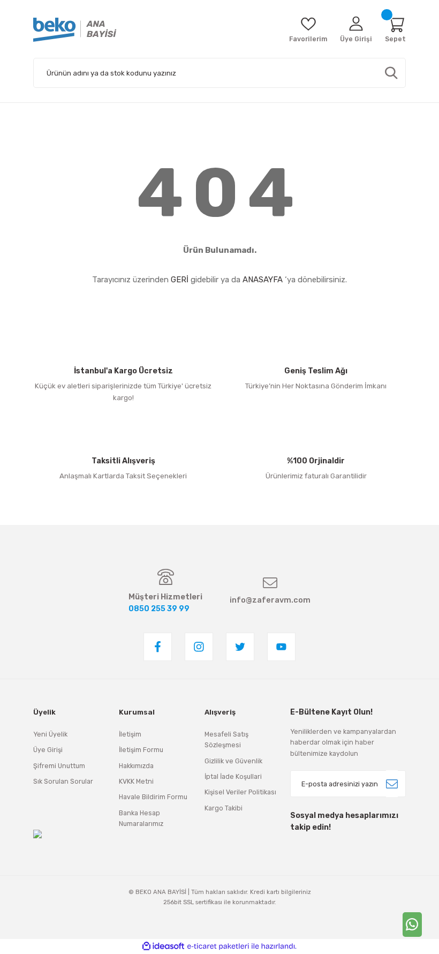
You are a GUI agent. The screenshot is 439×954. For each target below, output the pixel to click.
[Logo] (75, 30)
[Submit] (392, 783)
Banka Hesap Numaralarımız (141, 818)
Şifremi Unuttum (59, 766)
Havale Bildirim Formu (153, 797)
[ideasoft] (163, 946)
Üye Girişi (48, 750)
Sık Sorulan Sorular (63, 781)
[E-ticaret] (218, 946)
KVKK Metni (136, 781)
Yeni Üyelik (50, 734)
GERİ (179, 279)
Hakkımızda (136, 766)
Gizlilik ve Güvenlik (233, 761)
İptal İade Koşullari (233, 776)
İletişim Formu (141, 750)
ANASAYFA (263, 279)
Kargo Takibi (224, 808)
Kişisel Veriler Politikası (240, 792)
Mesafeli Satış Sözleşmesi (226, 739)
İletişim (130, 734)
